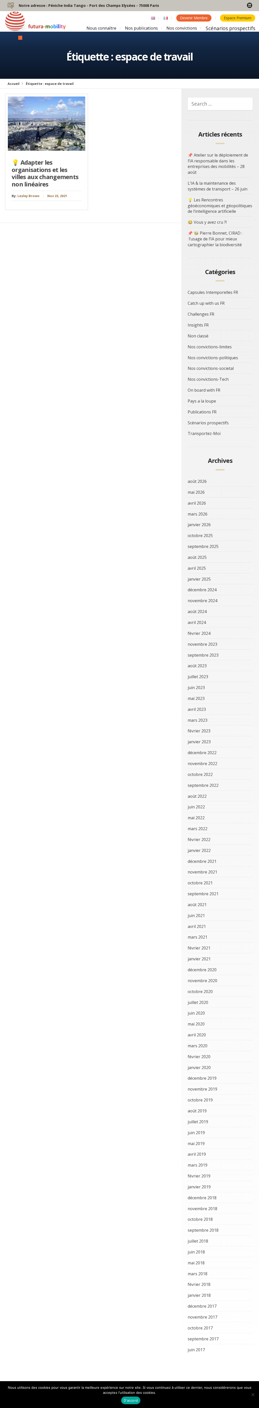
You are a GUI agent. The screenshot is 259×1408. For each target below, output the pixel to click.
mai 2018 (196, 1263)
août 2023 (197, 666)
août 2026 (197, 481)
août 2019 (197, 1111)
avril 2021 (197, 926)
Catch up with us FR (206, 303)
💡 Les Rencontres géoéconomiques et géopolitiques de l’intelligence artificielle (220, 205)
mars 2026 (197, 514)
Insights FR (198, 325)
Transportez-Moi (204, 433)
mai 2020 (196, 1024)
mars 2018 (197, 1274)
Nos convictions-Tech (208, 379)
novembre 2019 (202, 1089)
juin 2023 (196, 687)
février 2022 (199, 839)
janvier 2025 (199, 579)
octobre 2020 (200, 991)
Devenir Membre (194, 17)
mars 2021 (197, 937)
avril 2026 (197, 503)
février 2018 (199, 1284)
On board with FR (204, 390)
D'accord (131, 1400)
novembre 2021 (202, 872)
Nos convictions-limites (210, 347)
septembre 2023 (203, 655)
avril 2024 (197, 622)
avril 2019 (197, 1154)
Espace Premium (237, 17)
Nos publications (141, 28)
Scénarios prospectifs (230, 28)
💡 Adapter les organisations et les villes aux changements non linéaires (45, 173)
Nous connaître (101, 28)
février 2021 (199, 948)
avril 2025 (197, 568)
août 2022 (197, 796)
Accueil (13, 83)
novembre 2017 (202, 1317)
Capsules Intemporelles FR (213, 292)
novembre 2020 (202, 980)
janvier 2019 (199, 1187)
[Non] (252, 1394)
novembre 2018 (202, 1208)
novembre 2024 (202, 600)
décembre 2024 (202, 590)
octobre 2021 (200, 883)
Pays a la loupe (202, 401)
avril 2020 (197, 1035)
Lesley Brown (28, 196)
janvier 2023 (199, 742)
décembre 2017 (202, 1306)
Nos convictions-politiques (213, 357)
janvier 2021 (199, 959)
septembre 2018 (203, 1230)
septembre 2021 (203, 894)
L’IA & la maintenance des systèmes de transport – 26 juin (217, 186)
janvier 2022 (199, 850)
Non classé (198, 336)
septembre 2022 (203, 785)
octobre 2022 (200, 774)
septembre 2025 (203, 546)
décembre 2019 (202, 1078)
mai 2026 (196, 492)
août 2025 (197, 557)
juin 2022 (196, 807)
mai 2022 (196, 818)
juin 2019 (196, 1132)
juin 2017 (196, 1350)
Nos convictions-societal (211, 368)
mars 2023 (197, 720)
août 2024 (197, 611)
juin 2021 (196, 915)
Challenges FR (201, 314)
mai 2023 (196, 698)
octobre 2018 (200, 1219)
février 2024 (199, 633)
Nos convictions (181, 28)
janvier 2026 (199, 524)
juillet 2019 (198, 1122)
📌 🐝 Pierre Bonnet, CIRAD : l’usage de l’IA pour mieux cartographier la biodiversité (215, 239)
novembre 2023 (202, 644)
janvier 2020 (199, 1067)
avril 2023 (197, 709)
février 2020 (199, 1056)
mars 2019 (197, 1165)
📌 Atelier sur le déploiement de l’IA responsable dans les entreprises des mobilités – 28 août (218, 163)
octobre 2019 (200, 1100)
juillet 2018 (198, 1241)
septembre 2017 (203, 1339)
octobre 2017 (200, 1328)
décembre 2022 (202, 752)
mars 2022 (197, 828)
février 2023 (199, 731)
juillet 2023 (198, 676)
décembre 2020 (202, 970)
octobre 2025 (200, 535)
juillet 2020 (198, 1002)
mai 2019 (196, 1143)
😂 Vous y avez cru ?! (207, 222)
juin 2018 (196, 1252)
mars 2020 (197, 1046)
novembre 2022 (202, 763)
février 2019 (199, 1176)
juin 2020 (196, 1013)
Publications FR (202, 412)
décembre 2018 (202, 1198)
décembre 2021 (202, 861)
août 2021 (197, 904)
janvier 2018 (199, 1295)
